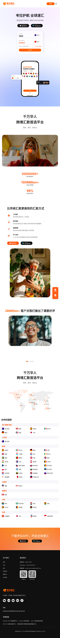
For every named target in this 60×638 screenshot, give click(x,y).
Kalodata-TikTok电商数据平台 (10, 621)
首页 (4, 562)
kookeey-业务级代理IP (24, 621)
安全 (4, 568)
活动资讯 (5, 571)
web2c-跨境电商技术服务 (37, 621)
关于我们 (5, 577)
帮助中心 (5, 574)
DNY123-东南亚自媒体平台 (9, 624)
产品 (4, 565)
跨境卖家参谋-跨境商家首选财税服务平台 (26, 624)
